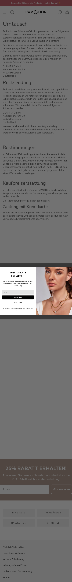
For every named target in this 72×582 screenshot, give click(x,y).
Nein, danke (18, 302)
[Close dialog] (70, 269)
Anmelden (18, 297)
